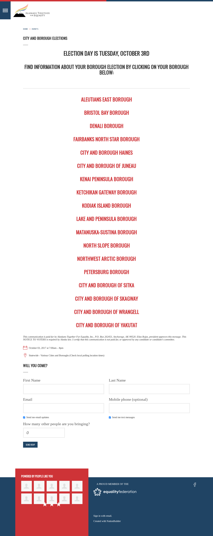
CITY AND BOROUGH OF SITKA (106, 285)
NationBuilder (114, 521)
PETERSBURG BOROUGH (106, 271)
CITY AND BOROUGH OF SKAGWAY (106, 298)
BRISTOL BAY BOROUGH (106, 112)
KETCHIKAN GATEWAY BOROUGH (107, 192)
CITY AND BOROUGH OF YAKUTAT (106, 325)
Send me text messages (124, 417)
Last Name (117, 380)
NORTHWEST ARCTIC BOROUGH (106, 258)
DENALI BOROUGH (106, 125)
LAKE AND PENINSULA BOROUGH (106, 218)
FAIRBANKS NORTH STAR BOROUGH (106, 139)
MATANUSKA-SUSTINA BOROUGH (106, 232)
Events (35, 29)
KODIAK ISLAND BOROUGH (106, 205)
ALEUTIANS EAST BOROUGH (106, 99)
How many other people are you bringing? (56, 424)
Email (27, 399)
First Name (31, 380)
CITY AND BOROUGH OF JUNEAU (106, 165)
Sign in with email (102, 515)
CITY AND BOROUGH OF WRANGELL (106, 311)
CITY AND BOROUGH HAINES (106, 152)
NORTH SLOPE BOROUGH (106, 245)
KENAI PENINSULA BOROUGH (106, 179)
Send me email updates (38, 417)
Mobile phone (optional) (128, 399)
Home (25, 29)
